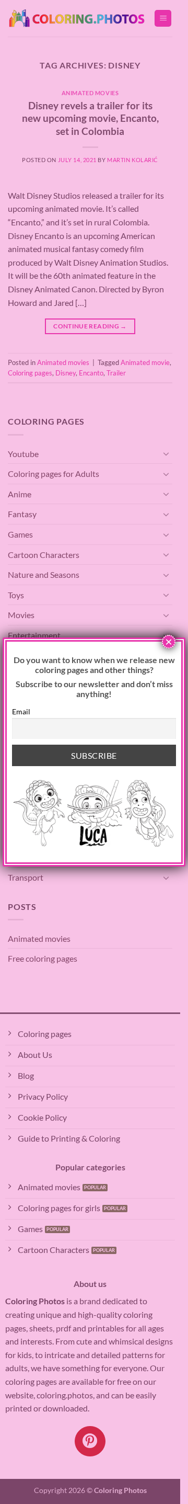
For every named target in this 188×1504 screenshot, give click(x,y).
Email (21, 711)
